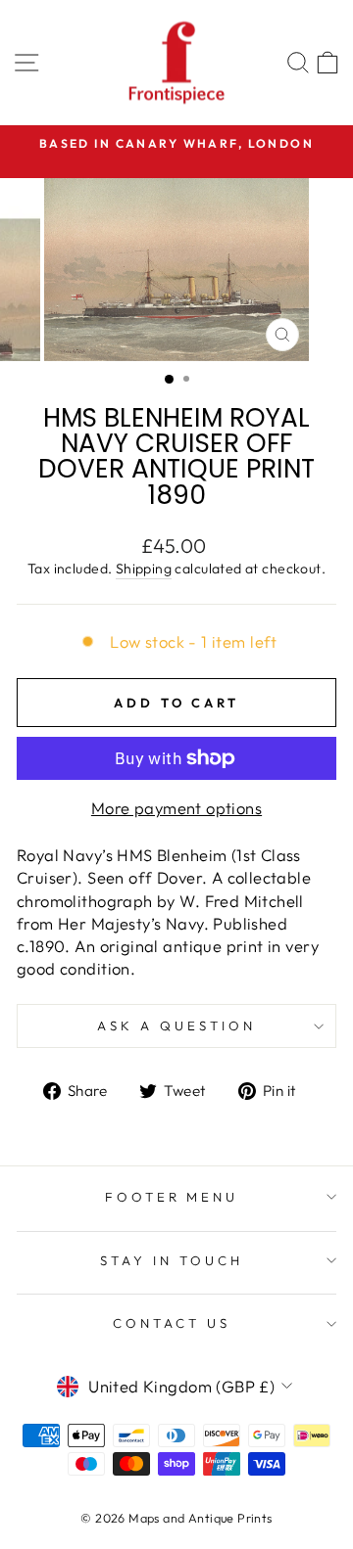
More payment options (176, 807)
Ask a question (176, 1025)
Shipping (144, 568)
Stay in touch (171, 1260)
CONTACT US (171, 1323)
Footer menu (172, 1197)
